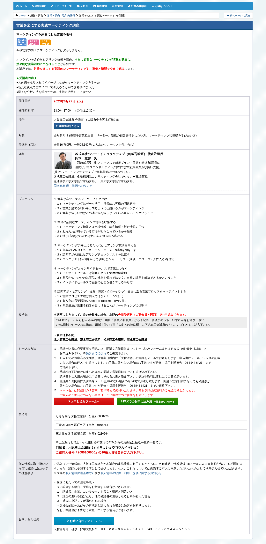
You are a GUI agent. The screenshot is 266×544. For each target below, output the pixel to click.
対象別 (117, 6)
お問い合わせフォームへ (84, 521)
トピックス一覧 (61, 6)
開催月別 (100, 6)
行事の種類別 (137, 6)
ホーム (21, 6)
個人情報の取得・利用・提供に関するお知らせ (131, 473)
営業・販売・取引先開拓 (61, 15)
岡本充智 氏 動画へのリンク (73, 185)
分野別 (82, 6)
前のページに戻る (238, 15)
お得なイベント (162, 6)
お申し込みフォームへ (84, 401)
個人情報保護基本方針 (80, 473)
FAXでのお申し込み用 (147, 401)
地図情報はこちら (67, 126)
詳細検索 (39, 6)
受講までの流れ (96, 353)
